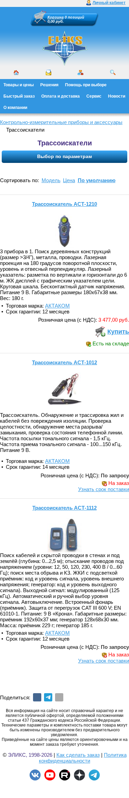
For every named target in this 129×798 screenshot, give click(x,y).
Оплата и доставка (60, 96)
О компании (15, 107)
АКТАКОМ (57, 306)
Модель (51, 180)
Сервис (93, 96)
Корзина (55, 17)
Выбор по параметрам (64, 156)
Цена (69, 180)
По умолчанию (97, 180)
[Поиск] (113, 72)
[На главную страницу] (64, 48)
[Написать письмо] (48, 72)
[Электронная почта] (59, 697)
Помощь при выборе (86, 84)
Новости (116, 96)
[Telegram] (48, 697)
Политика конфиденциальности (83, 758)
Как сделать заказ (78, 755)
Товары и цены (18, 84)
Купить (118, 331)
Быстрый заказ (19, 96)
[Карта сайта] (80, 72)
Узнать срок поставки (103, 489)
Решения (49, 84)
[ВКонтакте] (37, 697)
